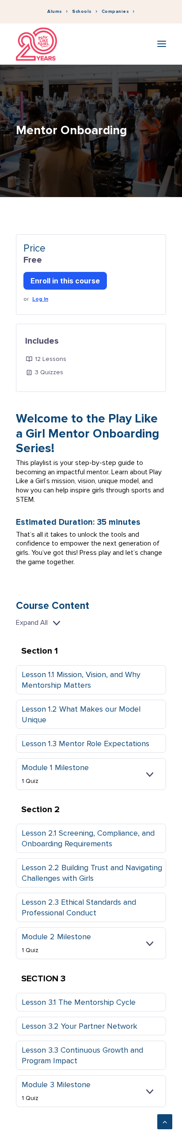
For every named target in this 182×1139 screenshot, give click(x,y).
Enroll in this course (65, 280)
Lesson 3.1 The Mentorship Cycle (79, 1002)
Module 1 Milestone (55, 767)
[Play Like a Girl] (36, 44)
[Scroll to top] (164, 1121)
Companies (115, 11)
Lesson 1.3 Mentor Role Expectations (85, 743)
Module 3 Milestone (56, 1084)
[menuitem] (57, 11)
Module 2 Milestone (56, 936)
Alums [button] (54, 11)
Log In (40, 299)
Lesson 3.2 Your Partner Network (79, 1026)
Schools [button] (82, 11)
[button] (161, 44)
